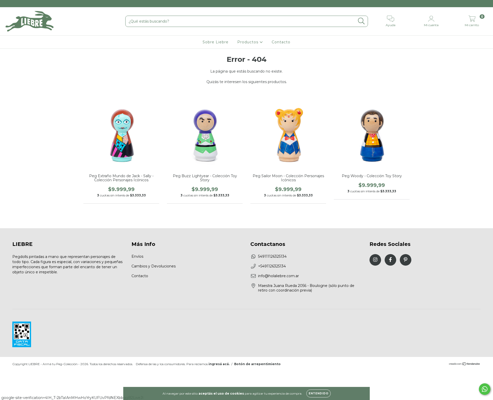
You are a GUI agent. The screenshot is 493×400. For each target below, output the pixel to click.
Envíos (137, 256)
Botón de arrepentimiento (257, 364)
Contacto (281, 42)
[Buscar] (361, 21)
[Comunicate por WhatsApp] (484, 389)
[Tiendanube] (465, 364)
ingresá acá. (219, 364)
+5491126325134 (272, 266)
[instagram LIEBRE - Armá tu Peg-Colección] (8, 3)
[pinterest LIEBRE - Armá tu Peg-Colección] (23, 3)
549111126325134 (272, 256)
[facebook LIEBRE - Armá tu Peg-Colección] (15, 3)
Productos (248, 42)
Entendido (318, 393)
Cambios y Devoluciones (153, 266)
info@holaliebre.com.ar (278, 276)
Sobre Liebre (216, 42)
